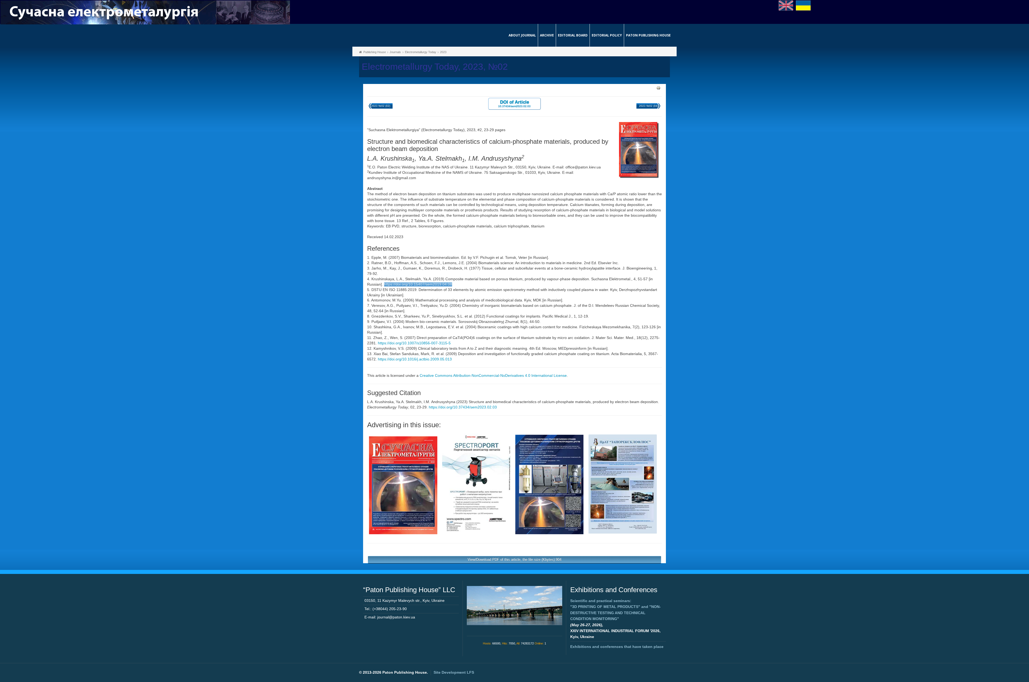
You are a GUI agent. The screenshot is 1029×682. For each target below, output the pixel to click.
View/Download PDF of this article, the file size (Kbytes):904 (514, 560)
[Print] (658, 88)
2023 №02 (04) (648, 105)
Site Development (454, 672)
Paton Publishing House (648, 35)
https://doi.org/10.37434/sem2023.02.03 (463, 407)
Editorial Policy (607, 35)
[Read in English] (786, 5)
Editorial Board (573, 35)
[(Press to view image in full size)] (403, 485)
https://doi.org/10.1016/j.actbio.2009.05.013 (415, 359)
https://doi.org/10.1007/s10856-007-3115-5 (414, 343)
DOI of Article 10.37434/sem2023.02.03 (514, 103)
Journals (395, 52)
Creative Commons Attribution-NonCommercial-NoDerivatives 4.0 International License (493, 375)
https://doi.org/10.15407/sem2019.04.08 (418, 284)
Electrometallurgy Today (420, 52)
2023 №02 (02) (380, 105)
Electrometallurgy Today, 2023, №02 (435, 67)
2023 (443, 52)
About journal (522, 35)
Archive (547, 35)
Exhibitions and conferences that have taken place (616, 646)
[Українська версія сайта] (803, 5)
